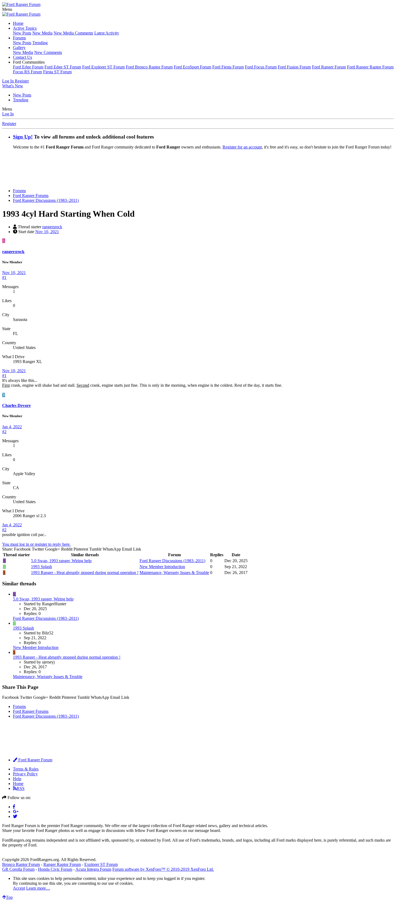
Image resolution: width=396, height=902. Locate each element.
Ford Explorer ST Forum (103, 67)
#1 (4, 277)
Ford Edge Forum (28, 67)
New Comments (48, 52)
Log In (8, 114)
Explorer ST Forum (101, 864)
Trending (40, 42)
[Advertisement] (198, 171)
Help (17, 778)
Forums (19, 38)
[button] (7, 9)
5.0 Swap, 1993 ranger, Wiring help (61, 560)
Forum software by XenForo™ (163, 869)
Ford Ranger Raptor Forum (370, 67)
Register (9, 123)
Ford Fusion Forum (294, 67)
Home (18, 23)
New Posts (22, 33)
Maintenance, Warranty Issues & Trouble (174, 572)
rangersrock (52, 226)
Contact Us (22, 57)
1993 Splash (41, 566)
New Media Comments (73, 33)
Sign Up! (23, 137)
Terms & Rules (26, 769)
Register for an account (242, 147)
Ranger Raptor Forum (62, 864)
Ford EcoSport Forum (192, 67)
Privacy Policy (25, 774)
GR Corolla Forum (18, 869)
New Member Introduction (162, 566)
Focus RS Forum (27, 72)
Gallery (19, 47)
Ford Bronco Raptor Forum (149, 67)
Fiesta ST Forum (57, 72)
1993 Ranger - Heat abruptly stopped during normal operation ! (84, 572)
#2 (4, 431)
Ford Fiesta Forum (228, 67)
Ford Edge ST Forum (62, 67)
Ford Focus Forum (261, 67)
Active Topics (25, 28)
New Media (42, 33)
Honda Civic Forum (55, 869)
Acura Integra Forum (93, 869)
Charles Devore (16, 405)
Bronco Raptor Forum (21, 864)
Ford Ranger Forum (329, 67)
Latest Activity (106, 33)
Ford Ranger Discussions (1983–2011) (172, 560)
